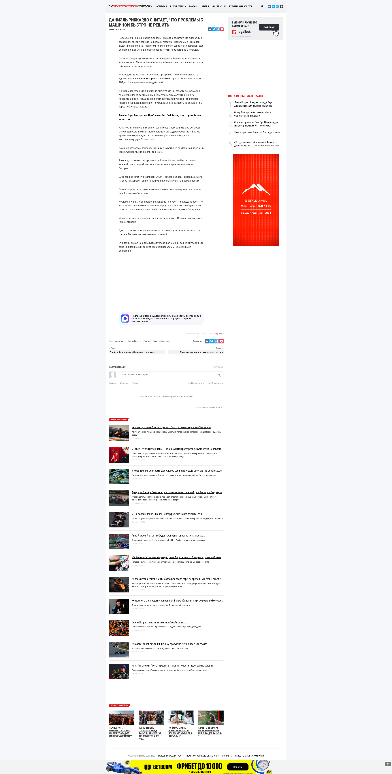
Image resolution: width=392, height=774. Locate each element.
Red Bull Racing (134, 341)
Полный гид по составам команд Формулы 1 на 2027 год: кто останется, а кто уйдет (150, 733)
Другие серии (177, 6)
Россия (193, 6)
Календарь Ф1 (219, 6)
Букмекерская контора (240, 6)
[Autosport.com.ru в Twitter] (273, 6)
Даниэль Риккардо (161, 341)
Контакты (227, 756)
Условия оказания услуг (170, 756)
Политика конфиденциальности (203, 756)
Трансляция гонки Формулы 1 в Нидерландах (257, 132)
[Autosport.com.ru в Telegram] (277, 6)
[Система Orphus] (220, 333)
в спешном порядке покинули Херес (156, 78)
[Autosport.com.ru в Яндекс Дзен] (281, 6)
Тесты (147, 341)
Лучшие (124, 383)
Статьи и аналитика (119, 705)
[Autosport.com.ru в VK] (269, 6)
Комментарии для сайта (210, 407)
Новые (112, 383)
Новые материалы (118, 419)
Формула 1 (161, 6)
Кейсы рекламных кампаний (249, 756)
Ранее (135, 383)
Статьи (205, 6)
